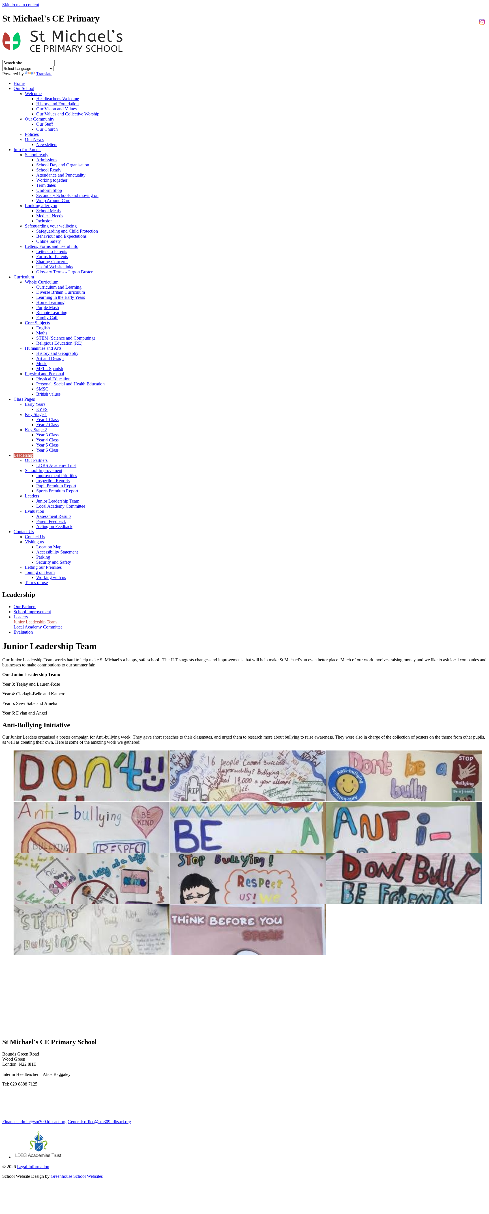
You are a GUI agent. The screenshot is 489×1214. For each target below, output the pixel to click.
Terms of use (36, 582)
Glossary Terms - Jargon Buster (64, 271)
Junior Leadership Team (57, 501)
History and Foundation (57, 103)
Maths (41, 333)
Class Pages (24, 399)
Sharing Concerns (52, 261)
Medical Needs (49, 215)
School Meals (48, 210)
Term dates (46, 185)
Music (41, 363)
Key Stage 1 (36, 414)
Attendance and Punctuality (60, 175)
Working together (51, 180)
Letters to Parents (51, 251)
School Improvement (43, 470)
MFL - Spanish (49, 368)
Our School (24, 88)
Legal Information (33, 1166)
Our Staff (44, 124)
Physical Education (53, 378)
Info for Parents (27, 149)
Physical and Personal (44, 373)
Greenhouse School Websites (77, 1176)
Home (19, 83)
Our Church (47, 129)
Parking (43, 557)
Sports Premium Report (57, 490)
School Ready (48, 170)
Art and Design (50, 358)
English (43, 327)
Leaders (32, 496)
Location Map (48, 546)
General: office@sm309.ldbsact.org (99, 1121)
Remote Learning (51, 312)
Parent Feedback (51, 521)
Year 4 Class (47, 439)
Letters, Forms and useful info (51, 246)
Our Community (39, 119)
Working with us (51, 577)
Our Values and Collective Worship (67, 113)
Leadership (23, 455)
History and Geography (57, 353)
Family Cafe (47, 317)
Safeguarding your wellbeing (51, 226)
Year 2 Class (47, 424)
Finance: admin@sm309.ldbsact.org (34, 1121)
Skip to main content (20, 4)
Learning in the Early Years (60, 297)
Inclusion (44, 220)
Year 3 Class (47, 434)
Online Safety (48, 241)
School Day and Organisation (62, 164)
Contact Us (24, 531)
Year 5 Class (47, 445)
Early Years (35, 404)
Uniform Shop (49, 190)
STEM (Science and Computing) (65, 338)
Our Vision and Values (56, 108)
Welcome (33, 93)
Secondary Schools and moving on (67, 195)
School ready (36, 154)
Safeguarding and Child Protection (67, 231)
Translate (44, 73)
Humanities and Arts (43, 348)
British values (48, 394)
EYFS (42, 409)
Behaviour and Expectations (61, 236)
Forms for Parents (52, 256)
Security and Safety (53, 562)
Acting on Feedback (54, 526)
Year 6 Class (47, 450)
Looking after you (41, 205)
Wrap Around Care (53, 200)
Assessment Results (53, 516)
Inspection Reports (53, 480)
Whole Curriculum (41, 282)
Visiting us (34, 541)
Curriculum (24, 276)
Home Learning (50, 302)
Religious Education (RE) (59, 343)
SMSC (42, 389)
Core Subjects (37, 322)
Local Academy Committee (60, 506)
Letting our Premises (43, 567)
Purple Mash (47, 307)
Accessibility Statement (57, 552)
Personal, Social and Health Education (70, 383)
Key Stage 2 (36, 429)
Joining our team (40, 572)
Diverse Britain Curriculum (60, 292)
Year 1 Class (47, 419)
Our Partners (36, 460)
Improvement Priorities (56, 475)
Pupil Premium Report (56, 485)
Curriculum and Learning (59, 287)
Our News (34, 139)
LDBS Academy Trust (56, 465)
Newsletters (46, 144)
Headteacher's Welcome (57, 98)
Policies (32, 134)
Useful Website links (54, 266)
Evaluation (34, 511)
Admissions (46, 159)
